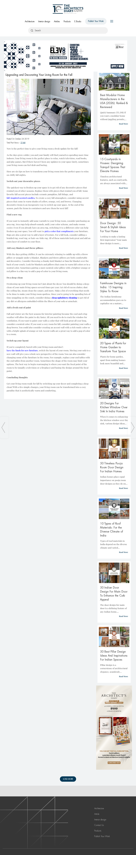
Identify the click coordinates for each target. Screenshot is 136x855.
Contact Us (99, 825)
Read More (123, 123)
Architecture (30, 21)
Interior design (44, 21)
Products (67, 21)
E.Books (77, 21)
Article (96, 814)
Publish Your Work (96, 21)
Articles (57, 21)
